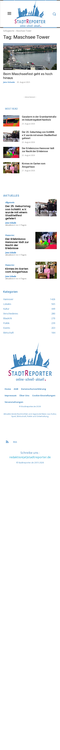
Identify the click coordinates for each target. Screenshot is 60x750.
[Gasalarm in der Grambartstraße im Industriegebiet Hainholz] (11, 120)
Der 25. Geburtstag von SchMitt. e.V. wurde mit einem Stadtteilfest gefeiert (39, 135)
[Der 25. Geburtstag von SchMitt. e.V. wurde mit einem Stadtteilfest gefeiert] (11, 136)
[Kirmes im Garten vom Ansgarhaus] (11, 167)
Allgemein (9, 202)
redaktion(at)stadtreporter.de (30, 457)
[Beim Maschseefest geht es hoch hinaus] (30, 56)
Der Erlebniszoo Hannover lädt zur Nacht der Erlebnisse (17, 243)
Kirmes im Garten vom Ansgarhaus (16, 270)
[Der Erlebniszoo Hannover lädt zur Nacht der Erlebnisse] (11, 152)
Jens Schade (9, 82)
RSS (15, 442)
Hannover (8, 68)
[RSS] (7, 442)
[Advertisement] (30, 599)
